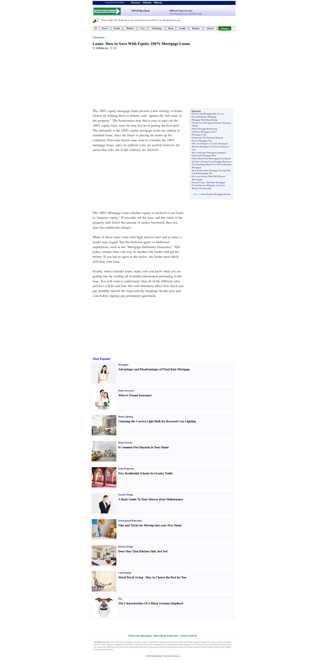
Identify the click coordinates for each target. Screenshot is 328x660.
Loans (98, 43)
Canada (216, 647)
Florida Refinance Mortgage (204, 117)
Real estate (211, 642)
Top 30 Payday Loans (123, 20)
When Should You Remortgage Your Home (211, 158)
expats (181, 647)
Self (193, 152)
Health (117, 28)
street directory (171, 642)
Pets (120, 598)
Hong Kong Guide (136, 647)
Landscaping (124, 572)
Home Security (125, 442)
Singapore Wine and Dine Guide (126, 645)
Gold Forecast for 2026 (145, 20)
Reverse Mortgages (200, 146)
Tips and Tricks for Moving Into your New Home (150, 525)
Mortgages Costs (199, 134)
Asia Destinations (157, 645)
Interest (210, 28)
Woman (224, 28)
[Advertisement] (123, 79)
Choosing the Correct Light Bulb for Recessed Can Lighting (157, 421)
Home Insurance (126, 390)
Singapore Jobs (120, 650)
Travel (104, 28)
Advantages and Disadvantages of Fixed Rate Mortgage (154, 369)
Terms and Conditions (171, 656)
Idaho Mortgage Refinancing (204, 129)
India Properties (126, 468)
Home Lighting (125, 416)
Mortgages (123, 364)
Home (171, 28)
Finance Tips (107, 20)
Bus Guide (143, 645)
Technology (157, 28)
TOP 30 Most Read (140, 10)
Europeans (98, 650)
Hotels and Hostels (185, 642)
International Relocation (130, 520)
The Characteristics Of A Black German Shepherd (150, 603)
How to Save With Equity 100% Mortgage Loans (148, 43)
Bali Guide (206, 645)
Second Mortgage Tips (202, 141)
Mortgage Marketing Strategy (205, 120)
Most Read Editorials (166, 635)
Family (182, 28)
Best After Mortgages (216, 182)
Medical (130, 28)
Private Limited (99, 645)
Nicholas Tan (102, 48)
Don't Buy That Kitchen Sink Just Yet (142, 551)
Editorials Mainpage (140, 635)
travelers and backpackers (169, 647)
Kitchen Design (125, 546)
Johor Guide (124, 647)
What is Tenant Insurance (135, 395)
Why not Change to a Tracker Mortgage (209, 143)
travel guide (172, 645)
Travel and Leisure (117, 642)
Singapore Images (200, 642)
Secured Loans (198, 182)
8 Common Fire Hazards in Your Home (143, 447)
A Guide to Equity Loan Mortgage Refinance (211, 161)
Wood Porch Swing (130, 577)
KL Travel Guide (100, 647)
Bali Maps (214, 645)
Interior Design (125, 494)
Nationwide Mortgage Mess (204, 155)
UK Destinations (224, 645)
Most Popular (101, 358)
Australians (109, 650)
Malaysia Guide (113, 647)
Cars (142, 28)
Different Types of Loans (181, 10)
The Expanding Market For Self (206, 164)
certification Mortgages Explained (211, 152)
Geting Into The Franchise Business (207, 137)
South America (225, 647)
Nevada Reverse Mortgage (203, 185)
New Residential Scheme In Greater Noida (145, 473)
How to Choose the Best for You (166, 577)
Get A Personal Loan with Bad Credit (186, 14)
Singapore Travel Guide (192, 645)
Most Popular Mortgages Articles (216, 194)
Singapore (135, 2)
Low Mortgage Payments (169, 20)
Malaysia (158, 2)
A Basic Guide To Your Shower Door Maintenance (150, 499)
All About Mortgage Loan (203, 132)
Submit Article (188, 635)
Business (195, 28)
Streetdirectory (156, 656)
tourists (190, 647)
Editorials (98, 37)
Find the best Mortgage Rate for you (208, 114)
